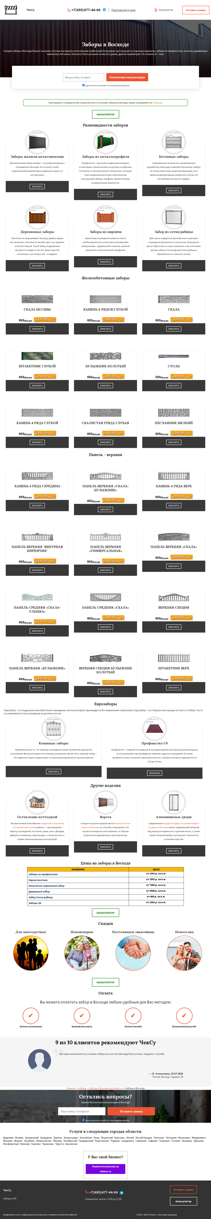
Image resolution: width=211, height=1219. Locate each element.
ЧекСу (7, 1190)
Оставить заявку (196, 10)
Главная (70, 1088)
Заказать (37, 186)
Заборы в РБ (9, 1198)
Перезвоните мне (123, 10)
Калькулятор (165, 9)
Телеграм (157, 102)
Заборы (82, 1088)
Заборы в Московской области (105, 1088)
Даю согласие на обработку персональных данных (107, 85)
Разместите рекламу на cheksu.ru (105, 1169)
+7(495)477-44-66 (85, 9)
